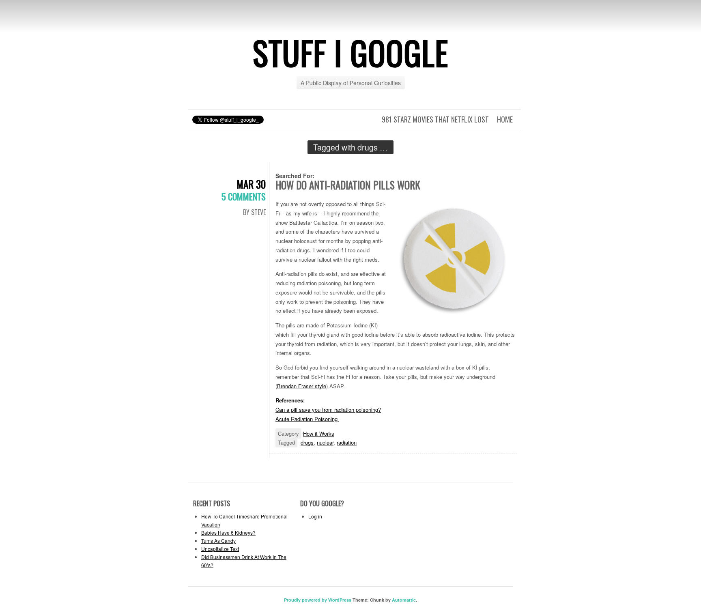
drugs (307, 442)
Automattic (404, 600)
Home (505, 119)
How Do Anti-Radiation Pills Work (347, 184)
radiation (347, 442)
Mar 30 (251, 183)
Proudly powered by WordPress (317, 600)
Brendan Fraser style (301, 386)
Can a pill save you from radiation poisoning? (328, 409)
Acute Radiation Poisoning (307, 419)
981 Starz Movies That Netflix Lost (435, 119)
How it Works (318, 433)
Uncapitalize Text (220, 548)
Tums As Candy (218, 540)
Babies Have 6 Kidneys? (228, 532)
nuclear (325, 442)
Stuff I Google (350, 52)
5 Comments (243, 196)
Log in (315, 516)
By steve (254, 212)
